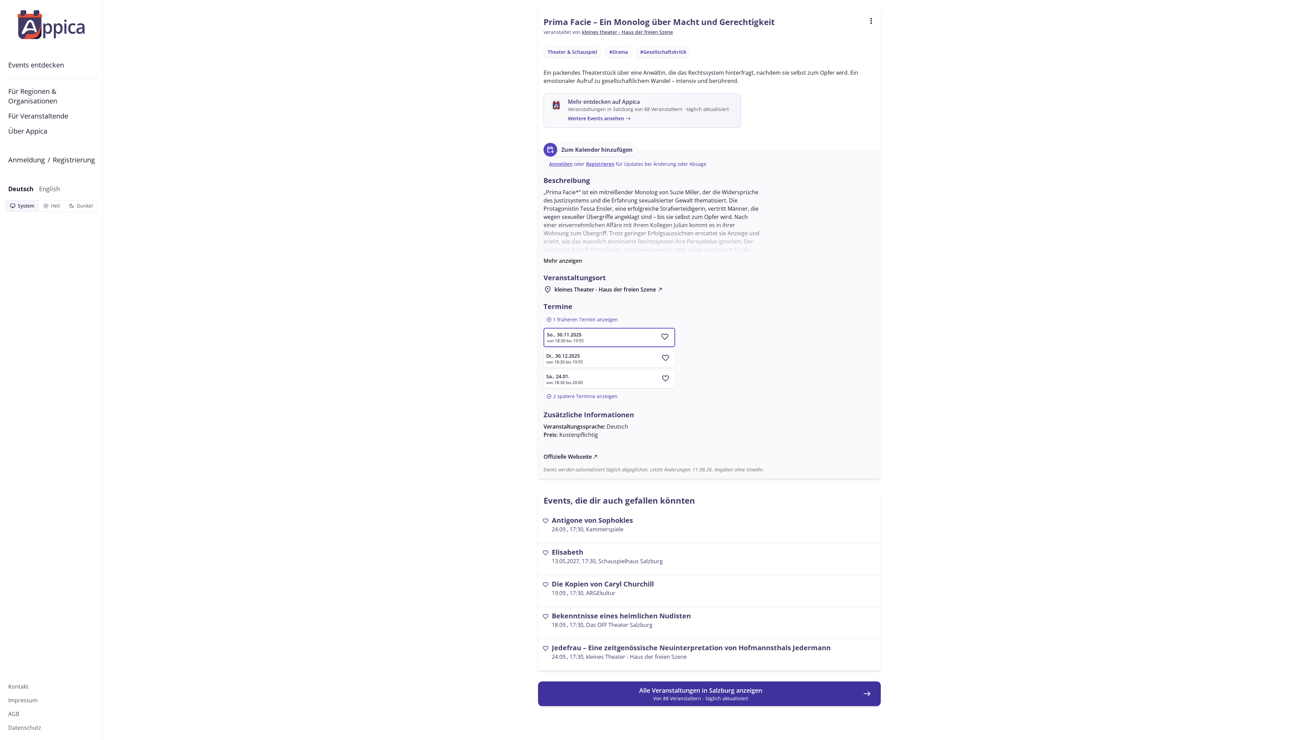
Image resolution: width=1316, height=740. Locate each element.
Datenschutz (24, 727)
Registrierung (74, 159)
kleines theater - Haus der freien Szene (627, 32)
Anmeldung (26, 159)
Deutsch (21, 189)
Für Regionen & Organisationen (32, 96)
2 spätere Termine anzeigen (582, 396)
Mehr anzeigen (563, 260)
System (22, 206)
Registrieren (600, 164)
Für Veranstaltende (38, 116)
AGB (13, 714)
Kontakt (18, 686)
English (49, 189)
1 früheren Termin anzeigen (582, 319)
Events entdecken (36, 65)
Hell (51, 206)
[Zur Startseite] (51, 24)
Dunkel (81, 206)
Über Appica (27, 131)
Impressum (23, 700)
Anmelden (561, 164)
